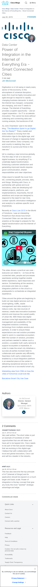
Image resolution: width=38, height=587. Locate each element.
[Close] (35, 569)
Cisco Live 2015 (18, 211)
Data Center (15, 8)
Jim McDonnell (9, 81)
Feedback (8, 533)
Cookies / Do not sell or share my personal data (15, 550)
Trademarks (9, 558)
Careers (7, 517)
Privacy (7, 545)
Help (6, 537)
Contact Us (8, 513)
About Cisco (9, 509)
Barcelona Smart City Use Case (15, 378)
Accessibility (9, 554)
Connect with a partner (12, 521)
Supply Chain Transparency (14, 562)
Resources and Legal (13, 528)
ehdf (4, 466)
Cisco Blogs (15, 3)
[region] (19, 576)
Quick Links (9, 504)
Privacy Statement (18, 578)
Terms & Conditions (11, 541)
